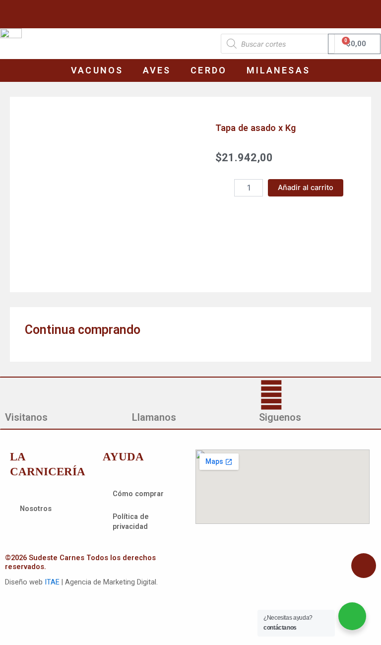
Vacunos (97, 70)
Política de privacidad (131, 521)
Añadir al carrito (305, 187)
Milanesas (278, 70)
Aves (157, 70)
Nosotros (36, 508)
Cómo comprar (138, 493)
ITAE (52, 582)
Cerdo (208, 70)
